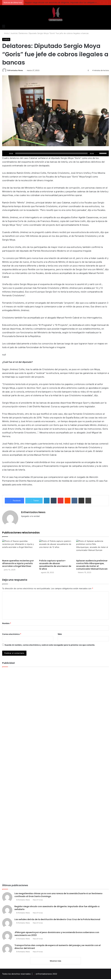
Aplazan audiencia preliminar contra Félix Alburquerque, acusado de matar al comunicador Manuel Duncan (92, 564)
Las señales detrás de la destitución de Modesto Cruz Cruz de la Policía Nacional (57, 919)
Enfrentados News (15, 70)
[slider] (103, 153)
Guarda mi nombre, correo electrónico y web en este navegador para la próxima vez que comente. (50, 645)
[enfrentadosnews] (55, 14)
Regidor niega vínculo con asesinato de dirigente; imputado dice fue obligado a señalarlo (65, 2)
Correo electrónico (11, 634)
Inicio (6, 33)
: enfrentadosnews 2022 (46, 974)
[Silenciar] (97, 153)
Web (60, 634)
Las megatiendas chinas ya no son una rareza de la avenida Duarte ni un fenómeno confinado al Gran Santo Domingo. (58, 895)
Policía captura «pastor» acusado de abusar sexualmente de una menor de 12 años (55, 564)
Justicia (13, 33)
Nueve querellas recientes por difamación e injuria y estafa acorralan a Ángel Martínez (18, 563)
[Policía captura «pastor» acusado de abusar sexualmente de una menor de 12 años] (55, 549)
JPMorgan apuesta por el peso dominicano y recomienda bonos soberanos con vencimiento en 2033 (56, 934)
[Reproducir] (5, 153)
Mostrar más (55, 961)
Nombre (6, 623)
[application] (55, 153)
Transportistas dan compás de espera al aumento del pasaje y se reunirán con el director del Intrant (57, 947)
